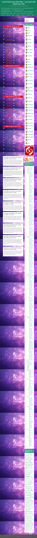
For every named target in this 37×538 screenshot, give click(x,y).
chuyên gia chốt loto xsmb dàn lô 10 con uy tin (12, 248)
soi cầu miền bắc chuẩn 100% (28, 8)
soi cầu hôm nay (30, 508)
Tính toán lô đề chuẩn (18, 11)
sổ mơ (28, 446)
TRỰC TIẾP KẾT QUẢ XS (5, 13)
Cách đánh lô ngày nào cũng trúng (29, 462)
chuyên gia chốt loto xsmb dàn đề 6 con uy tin (12, 237)
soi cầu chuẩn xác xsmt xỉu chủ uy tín (7, 129)
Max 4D (29, 61)
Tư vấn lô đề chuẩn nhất (28, 11)
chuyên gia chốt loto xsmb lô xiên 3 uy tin (12, 203)
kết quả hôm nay (23, 13)
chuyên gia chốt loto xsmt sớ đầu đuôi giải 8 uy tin (31, 300)
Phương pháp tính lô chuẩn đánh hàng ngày (29, 495)
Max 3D (29, 59)
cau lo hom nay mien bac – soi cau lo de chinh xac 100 (11, 8)
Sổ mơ (29, 143)
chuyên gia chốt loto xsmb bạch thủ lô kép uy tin (31, 191)
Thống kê (29, 64)
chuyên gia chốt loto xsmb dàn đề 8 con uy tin (12, 180)
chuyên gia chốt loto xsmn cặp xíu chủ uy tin (31, 325)
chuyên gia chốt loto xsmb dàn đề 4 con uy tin (12, 158)
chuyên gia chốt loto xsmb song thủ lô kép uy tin (31, 266)
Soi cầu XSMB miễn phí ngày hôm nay (29, 525)
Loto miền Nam (30, 125)
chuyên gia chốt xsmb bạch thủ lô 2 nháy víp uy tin (31, 176)
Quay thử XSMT (30, 137)
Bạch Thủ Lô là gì (28, 454)
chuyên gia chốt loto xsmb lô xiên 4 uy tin (12, 214)
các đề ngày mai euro (30, 468)
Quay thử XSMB (30, 131)
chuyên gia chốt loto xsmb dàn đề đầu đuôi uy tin (12, 168)
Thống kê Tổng (30, 113)
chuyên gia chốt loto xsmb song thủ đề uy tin (12, 225)
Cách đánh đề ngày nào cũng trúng (28, 467)
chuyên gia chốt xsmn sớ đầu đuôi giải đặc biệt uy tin (31, 348)
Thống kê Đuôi (30, 107)
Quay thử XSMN (30, 134)
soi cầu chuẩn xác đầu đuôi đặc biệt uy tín (7, 150)
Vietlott (28, 378)
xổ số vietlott (30, 49)
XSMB (11, 13)
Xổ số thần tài (30, 74)
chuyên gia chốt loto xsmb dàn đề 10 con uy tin (12, 191)
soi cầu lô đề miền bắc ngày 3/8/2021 (29, 517)
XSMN (14, 13)
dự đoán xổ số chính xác (29, 484)
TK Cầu (28, 396)
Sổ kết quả (29, 13)
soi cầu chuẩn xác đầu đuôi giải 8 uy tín (7, 146)
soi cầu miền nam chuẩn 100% (6, 11)
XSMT (18, 13)
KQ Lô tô (28, 429)
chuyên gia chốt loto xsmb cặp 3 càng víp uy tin (31, 201)
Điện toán (28, 389)
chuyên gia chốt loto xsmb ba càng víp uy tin (31, 181)
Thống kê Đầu (30, 104)
